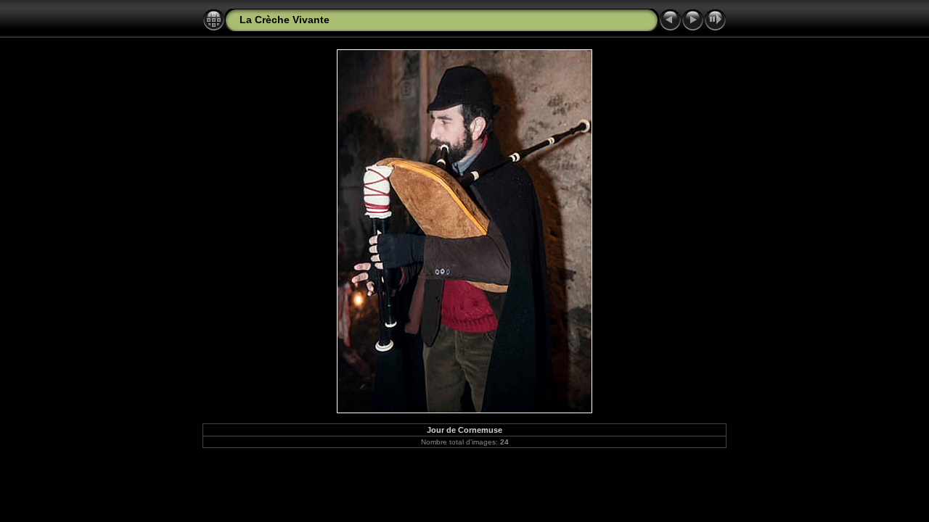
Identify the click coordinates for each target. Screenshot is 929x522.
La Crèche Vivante (285, 19)
